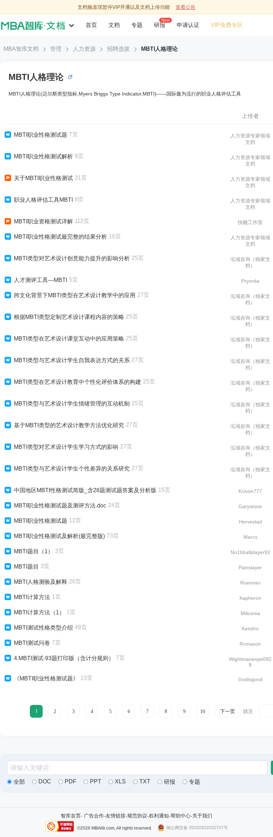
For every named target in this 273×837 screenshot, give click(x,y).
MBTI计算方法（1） (39, 612)
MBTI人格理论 (159, 49)
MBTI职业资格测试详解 (43, 221)
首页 (91, 25)
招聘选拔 (118, 49)
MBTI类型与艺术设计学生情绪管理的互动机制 (72, 404)
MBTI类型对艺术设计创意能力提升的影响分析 (72, 258)
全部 (19, 782)
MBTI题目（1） (33, 551)
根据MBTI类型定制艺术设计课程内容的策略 (69, 317)
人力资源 (84, 49)
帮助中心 (181, 816)
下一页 (227, 711)
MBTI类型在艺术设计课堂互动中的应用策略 (69, 339)
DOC (44, 781)
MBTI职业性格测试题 (40, 135)
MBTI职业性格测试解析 (43, 156)
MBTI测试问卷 (32, 643)
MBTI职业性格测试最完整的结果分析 (60, 237)
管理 (55, 49)
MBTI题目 (26, 567)
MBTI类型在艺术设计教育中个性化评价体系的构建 (77, 382)
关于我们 (202, 816)
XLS (120, 781)
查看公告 (186, 7)
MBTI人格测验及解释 (40, 582)
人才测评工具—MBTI (40, 280)
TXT (144, 781)
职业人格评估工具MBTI (43, 200)
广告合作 (94, 816)
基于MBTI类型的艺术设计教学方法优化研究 (69, 425)
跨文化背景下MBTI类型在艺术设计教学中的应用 (74, 295)
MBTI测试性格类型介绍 (43, 628)
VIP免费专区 (227, 25)
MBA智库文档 (21, 49)
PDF (70, 781)
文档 (114, 25)
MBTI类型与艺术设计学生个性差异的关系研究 (72, 469)
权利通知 (159, 816)
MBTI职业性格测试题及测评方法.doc (60, 505)
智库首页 (71, 816)
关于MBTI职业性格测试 (43, 178)
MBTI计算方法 (32, 597)
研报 (159, 25)
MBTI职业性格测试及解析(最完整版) (59, 536)
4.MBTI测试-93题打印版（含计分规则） (64, 658)
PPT (95, 781)
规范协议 (137, 816)
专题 (137, 25)
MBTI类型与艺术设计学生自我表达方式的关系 (72, 360)
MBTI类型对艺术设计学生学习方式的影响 (66, 447)
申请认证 (188, 25)
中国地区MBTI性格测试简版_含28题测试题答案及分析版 (85, 490)
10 (202, 711)
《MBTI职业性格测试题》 (46, 678)
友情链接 (115, 816)
